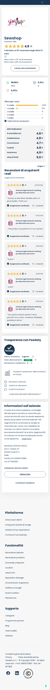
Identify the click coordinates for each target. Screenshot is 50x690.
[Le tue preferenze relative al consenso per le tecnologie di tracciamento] (46, 686)
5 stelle (10, 105)
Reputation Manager (14, 577)
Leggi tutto (27, 438)
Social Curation (12, 593)
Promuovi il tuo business (16, 535)
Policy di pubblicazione (28, 657)
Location (9, 567)
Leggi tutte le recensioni (14, 178)
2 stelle (10, 114)
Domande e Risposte (14, 562)
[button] (25, 373)
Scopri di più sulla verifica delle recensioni (24, 394)
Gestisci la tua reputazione (17, 529)
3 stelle (10, 111)
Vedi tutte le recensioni (18, 121)
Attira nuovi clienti (13, 519)
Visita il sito (25, 474)
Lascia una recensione (25, 68)
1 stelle (10, 118)
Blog (7, 625)
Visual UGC (10, 572)
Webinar (9, 635)
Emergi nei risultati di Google (18, 524)
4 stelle (10, 108)
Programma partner (14, 620)
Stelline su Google (13, 587)
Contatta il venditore (25, 482)
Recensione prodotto (15, 557)
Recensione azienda (14, 552)
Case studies (11, 630)
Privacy (8, 657)
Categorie (9, 615)
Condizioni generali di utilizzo (18, 654)
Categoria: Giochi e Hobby (16, 468)
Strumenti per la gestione (16, 582)
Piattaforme (10, 598)
